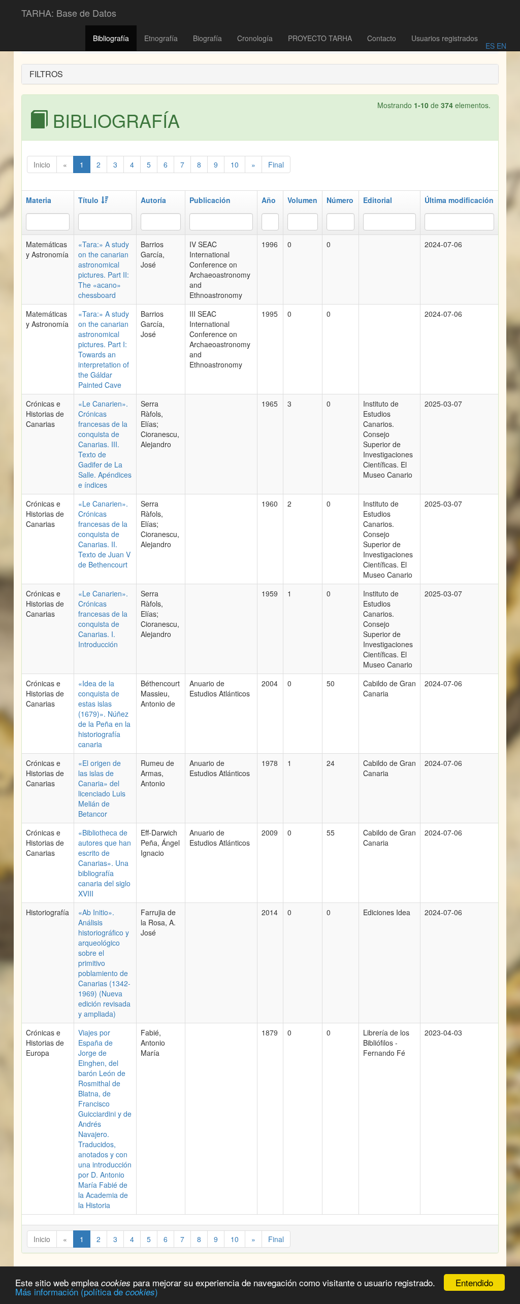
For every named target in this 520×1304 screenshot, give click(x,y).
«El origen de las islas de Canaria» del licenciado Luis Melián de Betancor (101, 788)
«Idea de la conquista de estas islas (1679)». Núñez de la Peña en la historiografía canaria (104, 713)
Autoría (153, 200)
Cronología (255, 38)
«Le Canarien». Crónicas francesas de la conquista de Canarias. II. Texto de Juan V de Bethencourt (104, 534)
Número (340, 200)
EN (500, 46)
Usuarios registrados (444, 38)
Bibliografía (111, 38)
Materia (38, 200)
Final (276, 164)
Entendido (474, 1282)
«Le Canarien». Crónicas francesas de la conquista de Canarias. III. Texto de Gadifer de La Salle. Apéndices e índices (105, 444)
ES (490, 46)
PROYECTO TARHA (320, 38)
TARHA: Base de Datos (68, 12)
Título (88, 200)
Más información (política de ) (86, 1291)
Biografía (207, 38)
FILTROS (46, 74)
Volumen (302, 200)
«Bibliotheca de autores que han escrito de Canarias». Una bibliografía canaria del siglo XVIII (104, 862)
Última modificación (459, 200)
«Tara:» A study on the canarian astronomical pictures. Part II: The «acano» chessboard (103, 269)
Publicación (210, 200)
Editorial (377, 200)
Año (269, 200)
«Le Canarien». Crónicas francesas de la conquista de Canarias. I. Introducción (103, 618)
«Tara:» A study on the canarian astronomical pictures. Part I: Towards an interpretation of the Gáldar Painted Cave (103, 349)
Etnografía (161, 38)
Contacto (381, 38)
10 (235, 164)
